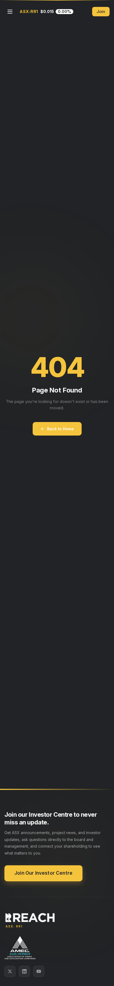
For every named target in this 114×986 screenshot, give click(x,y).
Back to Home (60, 428)
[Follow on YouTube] (38, 971)
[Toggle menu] (9, 11)
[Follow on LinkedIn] (24, 971)
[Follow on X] (9, 971)
